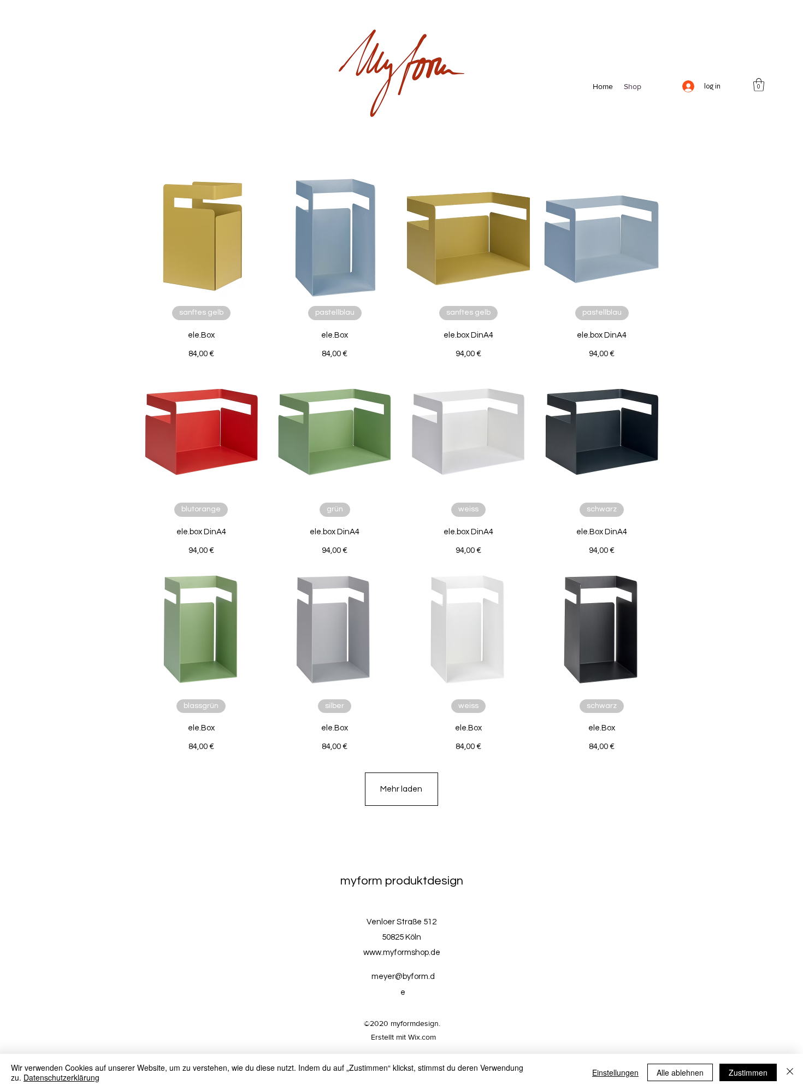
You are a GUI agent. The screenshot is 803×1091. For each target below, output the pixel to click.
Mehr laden (401, 789)
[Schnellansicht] (201, 236)
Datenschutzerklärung (61, 1077)
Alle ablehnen (680, 1072)
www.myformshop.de (401, 952)
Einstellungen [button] (615, 1072)
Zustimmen (748, 1072)
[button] (758, 84)
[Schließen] (789, 1072)
